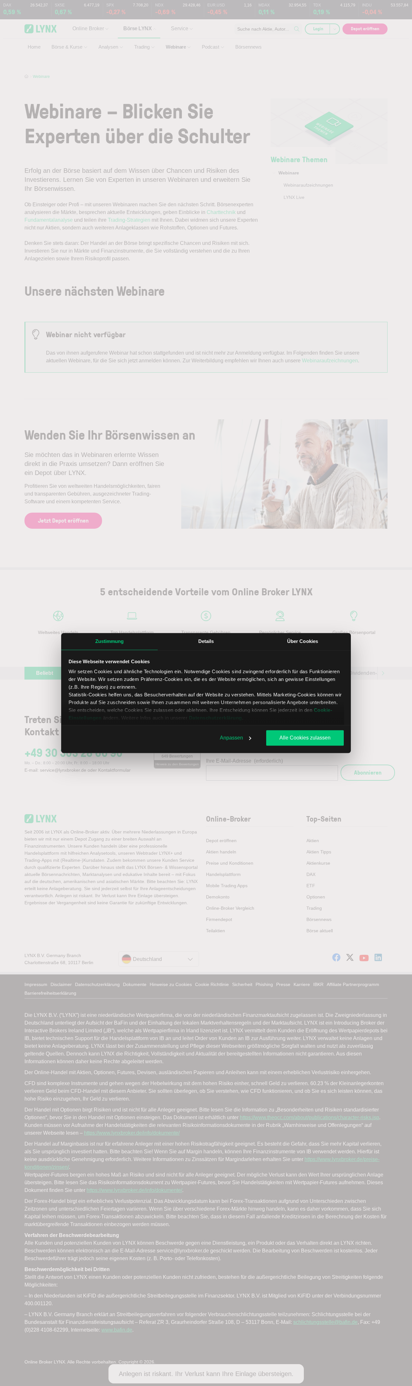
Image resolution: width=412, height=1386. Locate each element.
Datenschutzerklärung (215, 718)
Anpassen (231, 737)
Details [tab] (206, 641)
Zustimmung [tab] (109, 641)
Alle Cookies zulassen (305, 737)
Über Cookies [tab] (302, 641)
